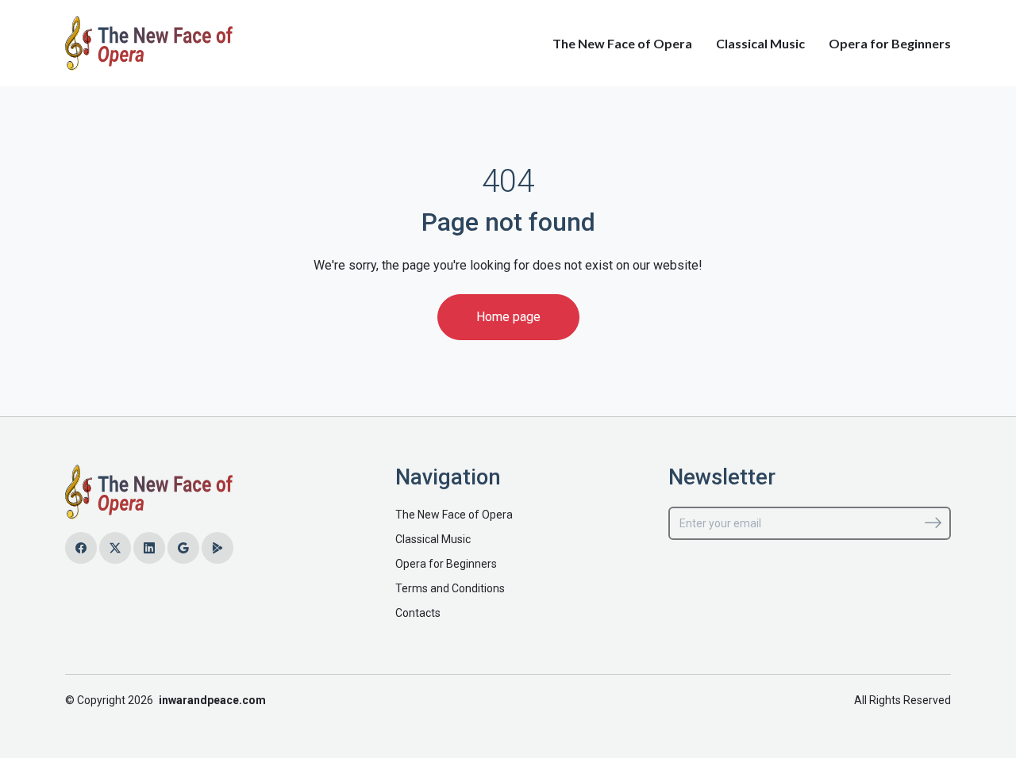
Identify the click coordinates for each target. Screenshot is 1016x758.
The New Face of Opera (622, 43)
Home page (508, 316)
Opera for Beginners (890, 43)
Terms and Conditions (450, 588)
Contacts (418, 613)
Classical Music (760, 43)
